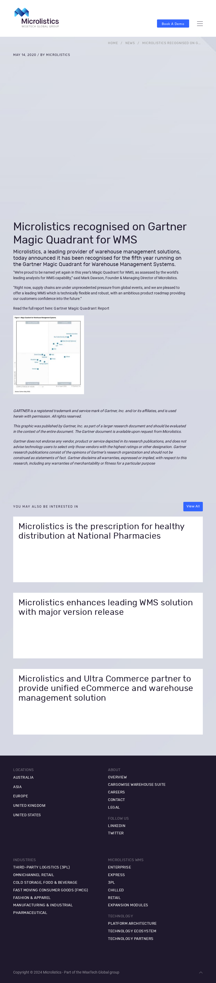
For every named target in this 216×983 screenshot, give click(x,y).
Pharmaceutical (30, 913)
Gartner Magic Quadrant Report (82, 308)
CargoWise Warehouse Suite (137, 785)
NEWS (130, 43)
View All (193, 506)
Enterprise (119, 867)
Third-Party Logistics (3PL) (41, 867)
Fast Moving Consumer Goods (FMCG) (50, 890)
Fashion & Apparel (32, 898)
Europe (20, 796)
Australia (23, 777)
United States (27, 815)
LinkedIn (116, 826)
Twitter (116, 833)
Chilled (116, 890)
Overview (117, 777)
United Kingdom (29, 805)
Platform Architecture (132, 923)
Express (116, 875)
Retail (114, 898)
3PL (111, 883)
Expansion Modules (128, 905)
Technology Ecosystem (132, 931)
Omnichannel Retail (33, 875)
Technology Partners (131, 939)
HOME (113, 43)
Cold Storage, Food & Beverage (45, 883)
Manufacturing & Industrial (43, 905)
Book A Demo (173, 23)
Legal (114, 807)
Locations (23, 770)
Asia (17, 787)
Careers (116, 792)
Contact (116, 800)
